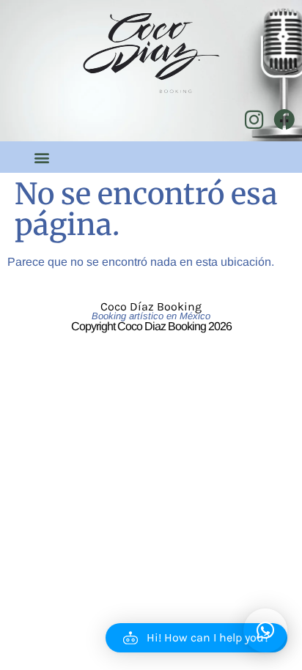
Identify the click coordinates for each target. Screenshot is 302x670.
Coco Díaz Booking (151, 306)
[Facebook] (284, 119)
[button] (42, 157)
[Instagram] (254, 119)
